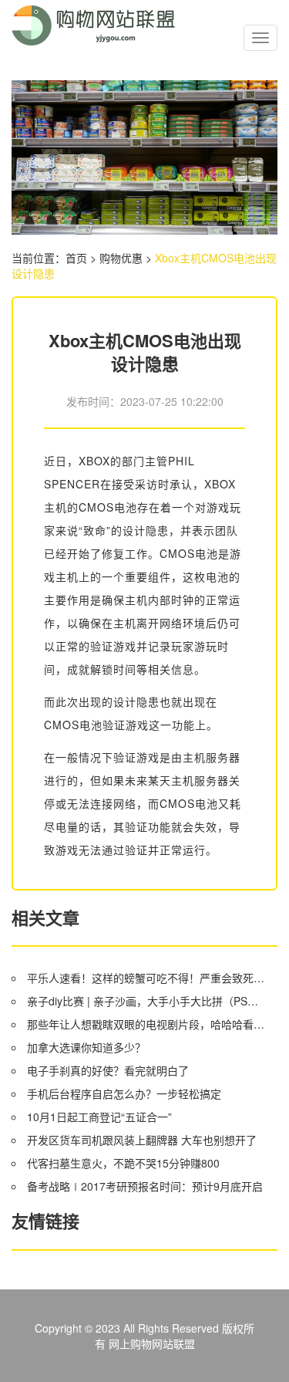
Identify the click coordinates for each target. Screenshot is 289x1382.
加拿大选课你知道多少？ (86, 1047)
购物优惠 (121, 257)
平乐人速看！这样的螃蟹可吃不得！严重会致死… (145, 977)
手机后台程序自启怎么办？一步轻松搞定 (124, 1093)
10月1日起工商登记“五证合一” (99, 1116)
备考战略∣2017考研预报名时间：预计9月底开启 (145, 1186)
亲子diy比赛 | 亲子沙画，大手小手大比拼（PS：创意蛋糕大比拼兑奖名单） (147, 1001)
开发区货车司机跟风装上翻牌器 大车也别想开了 (142, 1139)
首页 (76, 257)
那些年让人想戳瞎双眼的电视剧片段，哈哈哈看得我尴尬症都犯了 (147, 1024)
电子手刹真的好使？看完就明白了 (108, 1070)
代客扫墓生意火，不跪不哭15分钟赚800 (123, 1163)
